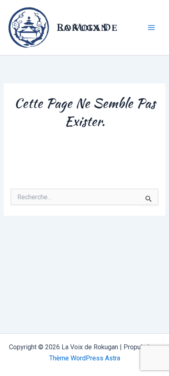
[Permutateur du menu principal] (151, 27)
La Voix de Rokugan (87, 27)
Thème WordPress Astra (84, 358)
